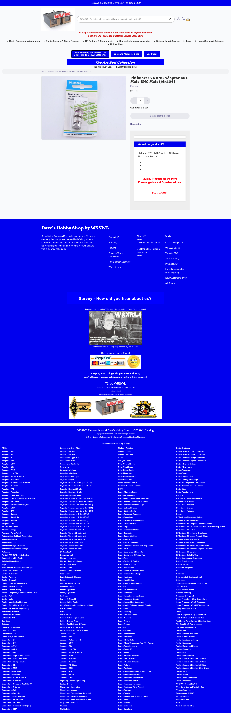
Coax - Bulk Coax (9, 630)
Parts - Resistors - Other (128, 681)
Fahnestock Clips (67, 586)
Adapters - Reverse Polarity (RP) (15, 505)
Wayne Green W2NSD (185, 693)
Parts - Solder (124, 703)
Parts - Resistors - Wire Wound (131, 687)
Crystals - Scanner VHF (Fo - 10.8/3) (74, 527)
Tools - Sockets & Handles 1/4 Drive (191, 662)
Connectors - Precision (11, 693)
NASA (120, 458)
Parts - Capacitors (125, 517)
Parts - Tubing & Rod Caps (187, 480)
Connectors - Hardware (11, 671)
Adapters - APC (8, 461)
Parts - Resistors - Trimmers (129, 684)
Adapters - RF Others (10, 502)
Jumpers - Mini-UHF (68, 659)
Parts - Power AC (125, 649)
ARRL (4, 448)
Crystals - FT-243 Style (69, 476)
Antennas (6, 552)
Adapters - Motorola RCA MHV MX (16, 483)
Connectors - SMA (9, 709)
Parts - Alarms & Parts (127, 492)
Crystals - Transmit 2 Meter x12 (73, 533)
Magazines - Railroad (69, 703)
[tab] (137, 124)
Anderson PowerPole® (11, 533)
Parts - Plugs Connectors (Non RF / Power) (135, 643)
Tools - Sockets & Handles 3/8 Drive (191, 665)
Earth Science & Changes (70, 577)
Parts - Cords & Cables (127, 536)
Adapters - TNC (8, 511)
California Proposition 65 (148, 242)
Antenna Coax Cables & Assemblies (17, 536)
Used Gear (152, 54)
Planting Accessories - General (189, 498)
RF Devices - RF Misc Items (187, 539)
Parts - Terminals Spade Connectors (191, 461)
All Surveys (170, 283)
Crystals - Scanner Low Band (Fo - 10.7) (76, 511)
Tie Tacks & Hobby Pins (186, 627)
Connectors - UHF (67, 461)
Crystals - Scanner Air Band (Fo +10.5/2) (76, 498)
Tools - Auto (181, 630)
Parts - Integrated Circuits (128, 599)
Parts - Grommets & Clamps (129, 574)
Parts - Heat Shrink (126, 580)
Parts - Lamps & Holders (128, 615)
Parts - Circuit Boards (127, 524)
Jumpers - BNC (66, 643)
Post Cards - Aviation (185, 505)
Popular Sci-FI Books (185, 502)
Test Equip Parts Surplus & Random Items (193, 621)
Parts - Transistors (183, 470)
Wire (178, 703)
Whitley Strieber (183, 696)
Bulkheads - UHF (9, 618)
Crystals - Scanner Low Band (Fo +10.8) (76, 508)
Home (43, 71)
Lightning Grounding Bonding (72, 681)
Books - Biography (9, 580)
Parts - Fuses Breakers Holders (131, 571)
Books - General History (12, 586)
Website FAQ (171, 253)
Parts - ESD (123, 549)
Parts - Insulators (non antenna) (131, 596)
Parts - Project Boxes (127, 659)
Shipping (113, 242)
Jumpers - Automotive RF (70, 640)
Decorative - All (66, 555)
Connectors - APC (9, 649)
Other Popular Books (127, 476)
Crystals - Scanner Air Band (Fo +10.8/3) (76, 502)
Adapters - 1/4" (8, 451)
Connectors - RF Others (11, 703)
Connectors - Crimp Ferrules (14, 662)
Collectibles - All (9, 634)
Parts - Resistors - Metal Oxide (130, 678)
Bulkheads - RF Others (11, 615)
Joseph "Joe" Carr (67, 634)
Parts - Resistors (125, 668)
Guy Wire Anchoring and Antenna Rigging (77, 605)
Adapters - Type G (9, 520)
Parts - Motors (124, 624)
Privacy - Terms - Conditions (116, 255)
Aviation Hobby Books (11, 561)
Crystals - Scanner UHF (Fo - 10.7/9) (74, 514)
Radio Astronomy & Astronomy (189, 558)
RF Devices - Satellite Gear (187, 555)
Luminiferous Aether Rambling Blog (174, 271)
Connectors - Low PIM (11, 674)
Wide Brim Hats (182, 700)
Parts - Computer (125, 533)
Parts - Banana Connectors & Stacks (133, 502)
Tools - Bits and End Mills (187, 634)
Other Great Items (125, 467)
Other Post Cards (125, 480)
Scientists (180, 580)
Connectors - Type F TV (70, 458)
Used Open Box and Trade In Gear (190, 687)
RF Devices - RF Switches (186, 552)
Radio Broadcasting (184, 561)
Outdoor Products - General (129, 486)
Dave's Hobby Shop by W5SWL (75, 228)
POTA (120, 489)
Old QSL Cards (124, 461)
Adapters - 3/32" (8, 458)
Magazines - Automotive (70, 687)
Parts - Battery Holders (127, 508)
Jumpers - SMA (66, 668)
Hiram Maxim (65, 615)
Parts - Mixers (124, 621)
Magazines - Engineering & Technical (75, 693)
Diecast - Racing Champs (70, 571)
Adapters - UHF (8, 524)
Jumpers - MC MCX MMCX (71, 652)
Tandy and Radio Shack (186, 608)
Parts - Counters (125, 539)
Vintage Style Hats (183, 690)
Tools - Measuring (183, 649)
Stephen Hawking (183, 593)
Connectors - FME (9, 668)
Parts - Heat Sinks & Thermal (130, 583)
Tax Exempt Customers (119, 262)
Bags (4, 564)
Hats (62, 612)
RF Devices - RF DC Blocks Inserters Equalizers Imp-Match (200, 527)
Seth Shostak (181, 586)
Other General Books (126, 464)
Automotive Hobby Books (12, 558)
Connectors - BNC (9, 652)
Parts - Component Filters (128, 530)
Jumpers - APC (66, 637)
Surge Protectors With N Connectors (191, 602)
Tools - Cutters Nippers (185, 637)
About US (141, 236)
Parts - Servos (124, 693)
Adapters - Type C (9, 514)
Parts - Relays (124, 665)
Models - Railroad (125, 454)
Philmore (134, 86)
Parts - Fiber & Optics (127, 564)
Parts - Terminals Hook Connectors (190, 454)
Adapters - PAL (8, 489)
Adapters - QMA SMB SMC (13, 495)
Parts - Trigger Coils (184, 476)
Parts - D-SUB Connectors (128, 542)
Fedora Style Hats (67, 590)
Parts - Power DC (125, 652)
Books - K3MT (8, 596)
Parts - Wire (181, 489)
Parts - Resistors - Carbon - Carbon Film (134, 671)
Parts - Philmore (125, 637)
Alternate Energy (9, 530)
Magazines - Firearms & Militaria (73, 696)
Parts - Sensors (124, 690)
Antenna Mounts (9, 542)
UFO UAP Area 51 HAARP (186, 684)
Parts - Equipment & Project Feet (131, 555)
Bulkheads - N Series (10, 612)
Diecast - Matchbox (68, 564)
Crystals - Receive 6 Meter (70, 495)
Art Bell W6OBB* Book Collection (15, 555)
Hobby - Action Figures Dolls (72, 618)
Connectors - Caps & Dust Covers (16, 656)
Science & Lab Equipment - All (189, 577)
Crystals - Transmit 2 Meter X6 (72, 530)
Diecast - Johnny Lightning (71, 561)
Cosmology (65, 467)
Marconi (63, 706)
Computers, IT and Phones (13, 637)
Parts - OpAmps (124, 630)
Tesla (178, 612)
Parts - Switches (183, 448)
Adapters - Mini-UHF (10, 480)
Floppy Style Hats (67, 593)
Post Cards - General (184, 508)
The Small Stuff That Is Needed (189, 624)
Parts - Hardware (125, 577)
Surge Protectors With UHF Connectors (192, 605)
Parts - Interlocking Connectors (131, 602)
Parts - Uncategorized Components (190, 483)
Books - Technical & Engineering (15, 608)
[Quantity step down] (133, 100)
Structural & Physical (185, 596)
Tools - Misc (181, 652)
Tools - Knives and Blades (187, 646)
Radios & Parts (182, 564)
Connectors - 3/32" (9, 646)
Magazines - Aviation (68, 690)
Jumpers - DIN (66, 646)
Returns (112, 248)
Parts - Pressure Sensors (128, 656)
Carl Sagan (6, 621)
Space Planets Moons (185, 590)
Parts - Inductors (125, 593)
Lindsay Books (66, 684)
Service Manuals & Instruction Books (191, 583)
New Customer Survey (176, 278)
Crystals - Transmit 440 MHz (71, 546)
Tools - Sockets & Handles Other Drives (192, 668)
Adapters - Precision (10, 492)
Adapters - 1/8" (8, 454)
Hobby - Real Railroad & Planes (73, 624)
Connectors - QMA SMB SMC (14, 696)
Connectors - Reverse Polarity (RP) (16, 706)
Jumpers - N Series (68, 662)
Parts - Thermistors (184, 467)
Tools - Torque (182, 674)
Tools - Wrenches (183, 681)
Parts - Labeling (124, 612)
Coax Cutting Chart (174, 242)
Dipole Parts (65, 574)
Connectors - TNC (67, 451)
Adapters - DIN (8, 467)
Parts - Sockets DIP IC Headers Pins (133, 696)
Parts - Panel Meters (126, 634)
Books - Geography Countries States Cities (19, 593)
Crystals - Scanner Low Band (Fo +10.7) (76, 505)
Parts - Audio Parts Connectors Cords (133, 498)
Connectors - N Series (11, 687)
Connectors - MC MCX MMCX (14, 678)
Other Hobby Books (126, 470)
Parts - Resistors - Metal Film (130, 674)
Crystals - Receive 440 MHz (71, 492)
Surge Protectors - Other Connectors (191, 599)
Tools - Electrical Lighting (187, 640)
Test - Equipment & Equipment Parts (191, 615)
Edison (63, 580)
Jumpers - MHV (66, 656)
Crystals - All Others (68, 473)
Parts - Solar (123, 700)
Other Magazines (125, 473)
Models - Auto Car (125, 448)
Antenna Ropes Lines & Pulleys (15, 549)
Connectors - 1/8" (9, 643)
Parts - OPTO (123, 627)
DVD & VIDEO (66, 552)
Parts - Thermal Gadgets (186, 464)
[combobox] (122, 19)
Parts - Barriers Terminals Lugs (131, 505)
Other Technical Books (127, 483)
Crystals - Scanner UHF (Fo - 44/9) (74, 520)
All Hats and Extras (10, 527)
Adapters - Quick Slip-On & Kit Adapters (18, 498)
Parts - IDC (122, 586)
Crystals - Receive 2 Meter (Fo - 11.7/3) (75, 486)
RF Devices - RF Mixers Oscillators (190, 542)
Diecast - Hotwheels (68, 558)
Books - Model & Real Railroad (14, 602)
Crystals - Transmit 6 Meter (71, 549)
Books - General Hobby (11, 590)
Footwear (64, 596)
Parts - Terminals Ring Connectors (190, 458)
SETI (178, 571)
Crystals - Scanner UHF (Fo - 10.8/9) (74, 517)
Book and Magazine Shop (126, 54)
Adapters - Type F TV (10, 517)
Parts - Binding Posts (127, 511)
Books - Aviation (9, 577)
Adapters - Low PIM (10, 473)
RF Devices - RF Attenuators (187, 520)
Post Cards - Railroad (185, 511)
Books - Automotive (10, 574)
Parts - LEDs (123, 608)
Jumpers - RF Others (68, 665)
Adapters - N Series (10, 486)
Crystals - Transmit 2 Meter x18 (73, 536)
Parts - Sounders (125, 706)
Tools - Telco (181, 671)
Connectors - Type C (68, 454)
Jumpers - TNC (66, 671)
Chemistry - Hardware (11, 627)
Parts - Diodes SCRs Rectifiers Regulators (135, 546)
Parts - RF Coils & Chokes (129, 662)
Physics (179, 495)
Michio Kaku (65, 709)
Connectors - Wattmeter (70, 464)
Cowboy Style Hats (68, 470)
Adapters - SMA (8, 508)
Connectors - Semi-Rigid (70, 448)
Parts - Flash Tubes (126, 568)
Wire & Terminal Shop (185, 706)
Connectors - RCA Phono (12, 700)
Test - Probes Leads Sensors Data (190, 618)
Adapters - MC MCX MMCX (13, 476)
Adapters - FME (8, 470)
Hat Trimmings (66, 608)
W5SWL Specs (172, 248)
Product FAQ (171, 264)
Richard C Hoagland (184, 568)
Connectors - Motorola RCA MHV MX (17, 684)
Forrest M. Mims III (68, 599)
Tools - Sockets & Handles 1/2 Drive (191, 659)
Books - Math (7, 599)
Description (136, 124)
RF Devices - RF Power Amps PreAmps (192, 546)
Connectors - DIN (9, 665)
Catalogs (5, 624)
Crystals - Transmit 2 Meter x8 (72, 539)
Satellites (180, 574)
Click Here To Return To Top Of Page (116, 443)
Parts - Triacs (181, 473)
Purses (179, 514)
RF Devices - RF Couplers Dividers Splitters (194, 524)
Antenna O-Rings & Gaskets (13, 546)
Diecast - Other (66, 568)
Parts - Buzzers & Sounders (129, 514)
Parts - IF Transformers (127, 590)
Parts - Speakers (125, 709)
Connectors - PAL (9, 690)
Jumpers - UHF (66, 678)
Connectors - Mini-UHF (11, 681)
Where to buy (115, 267)
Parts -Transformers (184, 492)
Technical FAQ (172, 258)
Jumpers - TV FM (67, 674)
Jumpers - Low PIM (68, 649)
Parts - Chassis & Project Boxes (131, 520)
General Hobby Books (69, 602)
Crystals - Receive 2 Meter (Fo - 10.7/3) (76, 483)
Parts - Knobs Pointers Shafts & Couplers (135, 605)
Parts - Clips (123, 527)
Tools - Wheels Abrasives (186, 678)
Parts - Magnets (124, 618)
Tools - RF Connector (185, 656)
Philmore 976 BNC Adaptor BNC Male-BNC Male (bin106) (69, 71)
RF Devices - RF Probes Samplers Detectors (194, 549)
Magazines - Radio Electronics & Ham (75, 700)
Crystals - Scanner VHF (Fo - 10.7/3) (74, 524)
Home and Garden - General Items (74, 630)
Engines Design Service (70, 583)
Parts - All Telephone (126, 495)
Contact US (114, 237)
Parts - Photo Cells (126, 640)
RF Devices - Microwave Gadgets (189, 517)
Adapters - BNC (8, 464)
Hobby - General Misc (69, 621)
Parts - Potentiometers (127, 646)
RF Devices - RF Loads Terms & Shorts (192, 536)
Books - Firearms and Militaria (14, 583)
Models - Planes (124, 451)
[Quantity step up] (147, 100)
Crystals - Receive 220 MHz (71, 489)
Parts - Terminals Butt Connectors (190, 451)
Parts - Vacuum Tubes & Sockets (189, 486)
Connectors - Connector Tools (14, 659)
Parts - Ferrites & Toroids (128, 561)
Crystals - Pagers (67, 480)
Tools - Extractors (183, 643)
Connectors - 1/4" (9, 640)
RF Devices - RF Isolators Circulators (191, 533)
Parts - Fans (123, 558)
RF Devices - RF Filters (185, 530)
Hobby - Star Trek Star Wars (71, 627)
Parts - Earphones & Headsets (130, 552)
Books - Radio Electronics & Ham (16, 605)
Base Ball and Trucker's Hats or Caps (17, 568)
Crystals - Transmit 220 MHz (71, 542)
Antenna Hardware (9, 539)
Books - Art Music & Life (12, 571)
